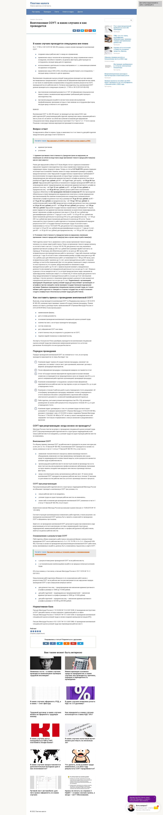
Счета (57, 12)
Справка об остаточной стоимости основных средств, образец (122, 49)
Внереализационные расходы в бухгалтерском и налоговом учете (117, 74)
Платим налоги (39, 3)
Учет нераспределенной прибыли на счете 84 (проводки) (122, 27)
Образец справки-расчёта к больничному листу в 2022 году (116, 58)
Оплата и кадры (68, 12)
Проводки (47, 12)
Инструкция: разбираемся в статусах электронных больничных (123, 65)
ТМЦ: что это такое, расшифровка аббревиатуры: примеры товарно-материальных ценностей (122, 39)
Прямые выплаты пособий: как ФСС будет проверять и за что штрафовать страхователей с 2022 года (118, 82)
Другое (80, 12)
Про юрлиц (36, 12)
